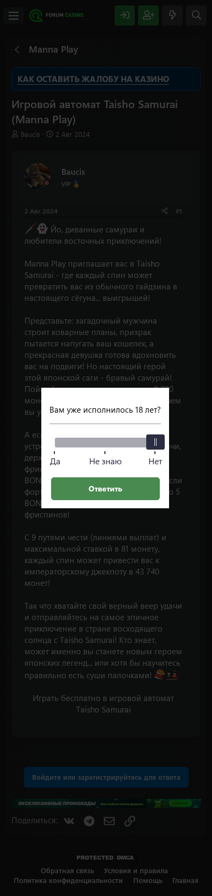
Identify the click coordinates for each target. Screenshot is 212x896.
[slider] (155, 442)
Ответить (105, 488)
